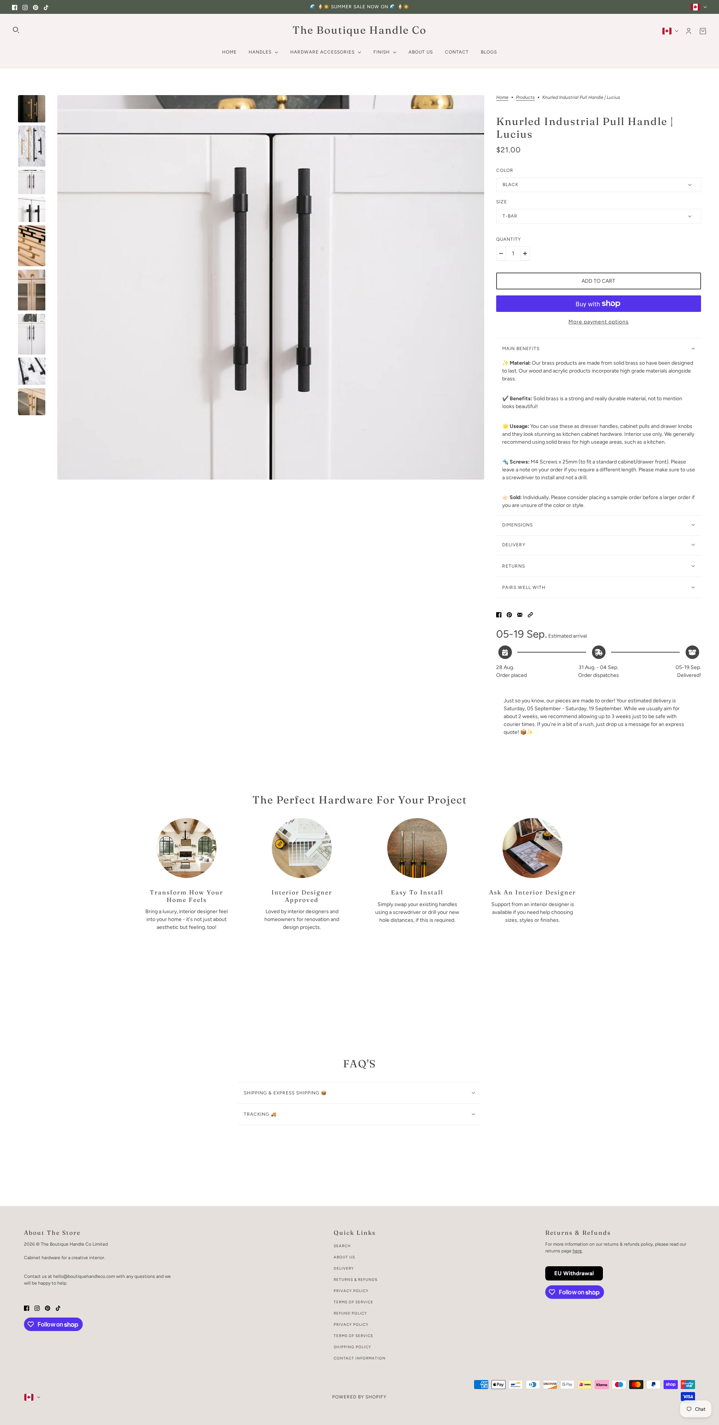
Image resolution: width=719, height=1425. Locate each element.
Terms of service (353, 1335)
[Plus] (525, 253)
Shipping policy (352, 1347)
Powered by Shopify (359, 1397)
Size (501, 201)
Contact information (360, 1358)
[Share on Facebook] (498, 614)
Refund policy (350, 1313)
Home (502, 97)
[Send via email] (519, 614)
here (577, 1251)
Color (504, 170)
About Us (344, 1257)
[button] (530, 614)
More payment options (598, 322)
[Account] (689, 31)
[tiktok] (46, 7)
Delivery (344, 1268)
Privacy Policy (351, 1290)
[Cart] (703, 31)
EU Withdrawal (574, 1273)
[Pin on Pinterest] (509, 614)
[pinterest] (35, 7)
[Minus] (501, 253)
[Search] (16, 30)
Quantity (508, 239)
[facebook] (14, 7)
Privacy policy (351, 1324)
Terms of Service (353, 1302)
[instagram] (25, 7)
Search (342, 1245)
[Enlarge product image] (270, 287)
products (525, 97)
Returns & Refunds (355, 1279)
